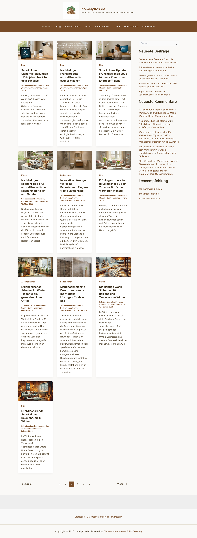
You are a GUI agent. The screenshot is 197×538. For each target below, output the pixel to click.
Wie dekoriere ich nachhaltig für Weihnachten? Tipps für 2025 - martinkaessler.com (155, 135)
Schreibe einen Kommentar (32, 85)
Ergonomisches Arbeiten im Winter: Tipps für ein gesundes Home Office (34, 293)
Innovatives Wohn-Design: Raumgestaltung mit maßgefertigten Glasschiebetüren (157, 170)
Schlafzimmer (131, 26)
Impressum (116, 516)
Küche (117, 26)
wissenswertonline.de (149, 198)
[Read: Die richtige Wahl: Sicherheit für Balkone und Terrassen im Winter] (113, 266)
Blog (58, 26)
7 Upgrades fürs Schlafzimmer (154, 121)
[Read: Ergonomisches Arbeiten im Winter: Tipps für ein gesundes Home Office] (35, 266)
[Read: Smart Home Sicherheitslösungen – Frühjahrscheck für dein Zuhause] (35, 50)
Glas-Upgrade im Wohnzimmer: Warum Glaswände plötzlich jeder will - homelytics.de (158, 164)
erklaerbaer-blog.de (149, 193)
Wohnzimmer (148, 26)
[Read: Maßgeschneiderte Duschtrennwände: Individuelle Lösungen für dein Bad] (74, 266)
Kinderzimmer (102, 26)
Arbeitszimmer (72, 26)
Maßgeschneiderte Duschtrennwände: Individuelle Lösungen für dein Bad (72, 293)
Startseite (47, 26)
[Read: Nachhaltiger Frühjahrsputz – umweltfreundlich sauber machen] (74, 50)
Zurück (27, 483)
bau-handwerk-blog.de (150, 189)
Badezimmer (66, 175)
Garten (87, 26)
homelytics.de (93, 9)
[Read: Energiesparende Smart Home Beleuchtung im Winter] (35, 391)
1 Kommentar (26, 305)
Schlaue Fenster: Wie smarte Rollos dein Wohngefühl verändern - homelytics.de (156, 149)
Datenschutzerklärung (98, 516)
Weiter (122, 483)
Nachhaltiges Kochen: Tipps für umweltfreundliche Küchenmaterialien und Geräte (33, 187)
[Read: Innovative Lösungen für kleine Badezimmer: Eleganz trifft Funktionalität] (74, 160)
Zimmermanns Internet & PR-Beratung (123, 531)
